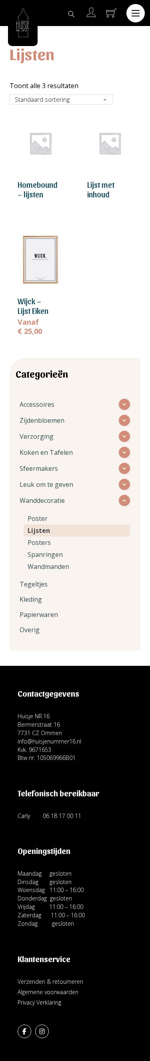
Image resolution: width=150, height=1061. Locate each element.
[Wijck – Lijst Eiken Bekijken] (40, 259)
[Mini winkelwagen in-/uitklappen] (111, 13)
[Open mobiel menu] (136, 13)
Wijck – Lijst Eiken (33, 305)
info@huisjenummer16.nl (49, 741)
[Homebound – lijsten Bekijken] (40, 142)
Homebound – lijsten (38, 189)
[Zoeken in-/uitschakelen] (71, 14)
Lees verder (40, 212)
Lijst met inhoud (100, 189)
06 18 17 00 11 (62, 816)
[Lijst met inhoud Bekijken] (109, 142)
